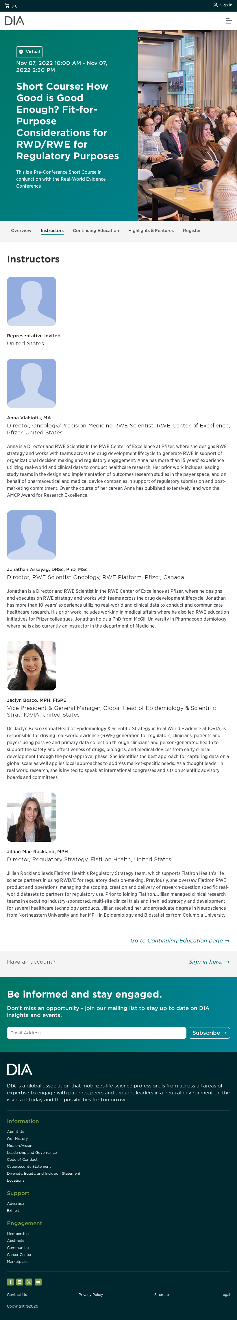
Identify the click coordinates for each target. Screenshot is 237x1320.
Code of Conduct (22, 1159)
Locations (15, 1180)
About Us (15, 1131)
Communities (18, 1247)
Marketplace (17, 1261)
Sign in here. (206, 962)
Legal (225, 1294)
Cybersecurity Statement (29, 1166)
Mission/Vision (19, 1145)
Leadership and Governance (32, 1152)
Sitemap (161, 1294)
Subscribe (206, 1033)
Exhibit (13, 1210)
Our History (17, 1138)
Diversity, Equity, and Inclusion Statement (43, 1173)
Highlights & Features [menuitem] (151, 230)
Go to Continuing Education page (176, 941)
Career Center (19, 1254)
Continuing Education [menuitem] (96, 230)
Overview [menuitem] (21, 230)
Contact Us (17, 1294)
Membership (18, 1234)
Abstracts (15, 1241)
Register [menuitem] (192, 230)
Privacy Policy (91, 1294)
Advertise (15, 1203)
